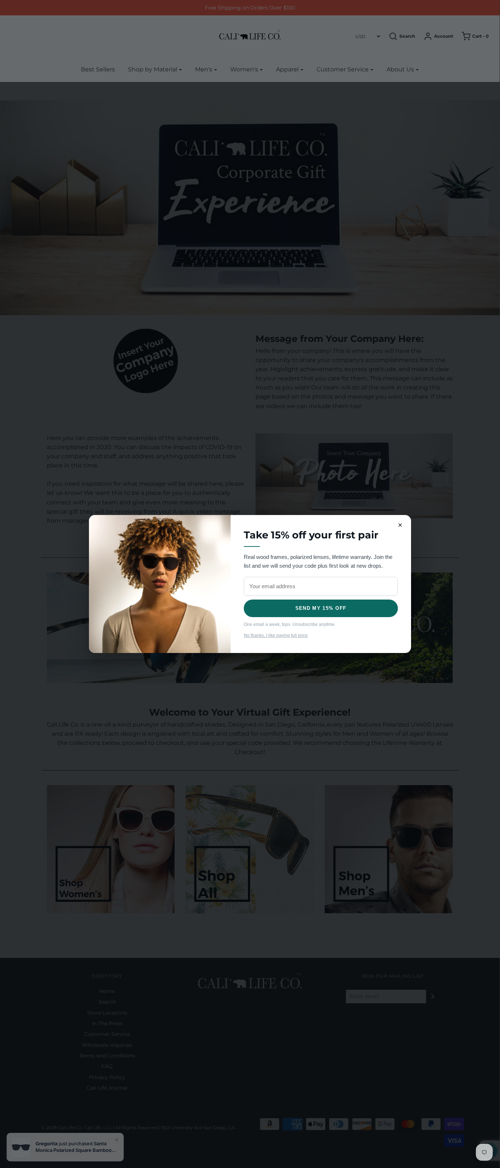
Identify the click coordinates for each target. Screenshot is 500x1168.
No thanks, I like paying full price (276, 635)
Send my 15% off (321, 608)
